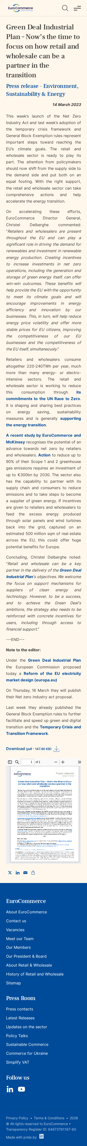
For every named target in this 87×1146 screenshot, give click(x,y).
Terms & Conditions (49, 1118)
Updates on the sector (26, 1026)
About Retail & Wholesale (29, 965)
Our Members (18, 947)
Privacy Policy (17, 1118)
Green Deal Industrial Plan (54, 660)
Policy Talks (17, 1035)
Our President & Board (26, 956)
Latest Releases (20, 1017)
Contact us (16, 920)
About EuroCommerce (26, 911)
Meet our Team (20, 938)
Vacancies (15, 929)
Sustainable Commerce (27, 1044)
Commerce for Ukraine (27, 1053)
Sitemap (13, 983)
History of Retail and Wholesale (35, 974)
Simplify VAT (17, 1062)
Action (44, 455)
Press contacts (19, 1009)
